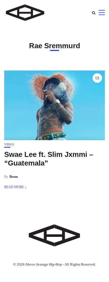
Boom (14, 177)
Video (9, 144)
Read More (14, 187)
